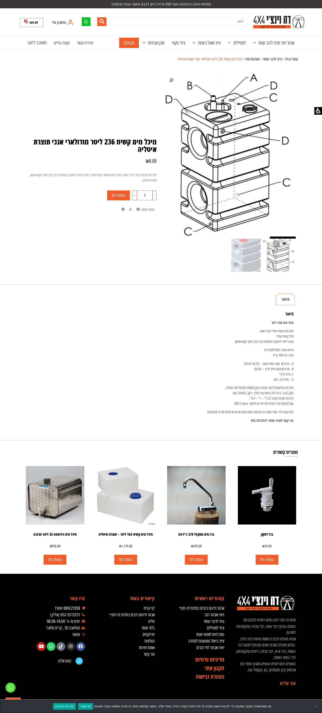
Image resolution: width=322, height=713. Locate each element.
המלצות (150, 641)
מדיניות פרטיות (64, 706)
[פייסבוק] (80, 646)
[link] (278, 21)
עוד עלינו (288, 683)
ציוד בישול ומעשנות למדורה (206, 641)
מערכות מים (253, 59)
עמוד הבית (291, 59)
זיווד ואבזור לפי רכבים (210, 647)
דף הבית (149, 608)
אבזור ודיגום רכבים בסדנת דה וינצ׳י (201, 608)
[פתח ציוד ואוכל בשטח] (194, 42)
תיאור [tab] (285, 299)
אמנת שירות (147, 647)
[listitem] (138, 209)
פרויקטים (149, 634)
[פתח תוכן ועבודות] (144, 42)
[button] (31, 22)
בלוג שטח (148, 627)
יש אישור (85, 706)
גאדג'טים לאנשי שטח (210, 634)
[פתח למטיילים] (229, 42)
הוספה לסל (118, 195)
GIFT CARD (37, 43)
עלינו (151, 621)
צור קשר (149, 654)
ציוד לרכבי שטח (272, 59)
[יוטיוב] (41, 646)
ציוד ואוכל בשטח (209, 43)
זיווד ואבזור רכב (214, 614)
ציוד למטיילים (215, 627)
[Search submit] (101, 21)
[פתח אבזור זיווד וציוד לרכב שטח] (254, 42)
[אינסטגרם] (70, 646)
